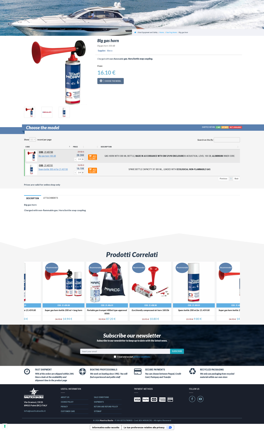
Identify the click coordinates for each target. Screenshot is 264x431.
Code (27, 147)
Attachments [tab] (50, 198)
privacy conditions (141, 356)
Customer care (68, 411)
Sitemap (97, 411)
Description (106, 147)
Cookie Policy (67, 402)
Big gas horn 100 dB (47, 156)
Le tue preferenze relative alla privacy (144, 427)
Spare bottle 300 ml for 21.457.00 (53, 169)
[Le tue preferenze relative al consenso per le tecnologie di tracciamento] (4, 426)
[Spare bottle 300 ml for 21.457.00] (31, 169)
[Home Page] (135, 32)
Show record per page (38, 139)
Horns (162, 32)
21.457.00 (46, 152)
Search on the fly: (205, 139)
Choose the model (112, 81)
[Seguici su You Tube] (200, 399)
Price (75, 147)
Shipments (99, 402)
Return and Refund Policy (106, 407)
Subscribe (177, 351)
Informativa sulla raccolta (105, 427)
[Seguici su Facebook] (192, 399)
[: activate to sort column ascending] (92, 146)
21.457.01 (46, 165)
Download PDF (70, 221)
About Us (65, 397)
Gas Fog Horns (171, 32)
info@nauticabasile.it (35, 411)
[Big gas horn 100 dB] (31, 156)
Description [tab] (32, 198)
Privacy (64, 407)
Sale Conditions (101, 397)
